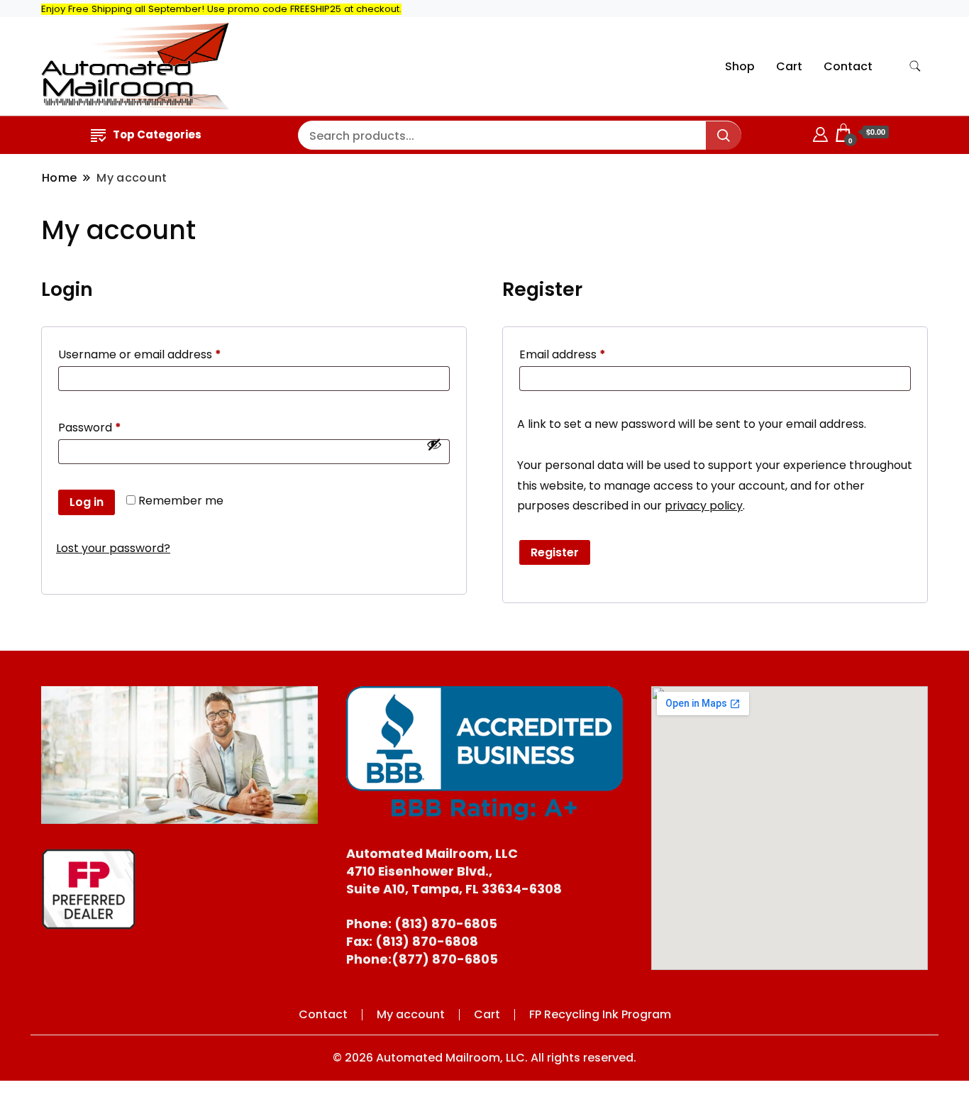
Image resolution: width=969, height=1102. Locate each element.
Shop (740, 66)
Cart (789, 66)
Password (114, 427)
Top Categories (157, 134)
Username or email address (164, 354)
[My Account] (820, 132)
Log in (87, 502)
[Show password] (434, 444)
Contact (848, 66)
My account (411, 1014)
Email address (586, 354)
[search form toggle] (915, 66)
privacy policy (704, 505)
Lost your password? (113, 548)
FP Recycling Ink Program (600, 1014)
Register (555, 552)
